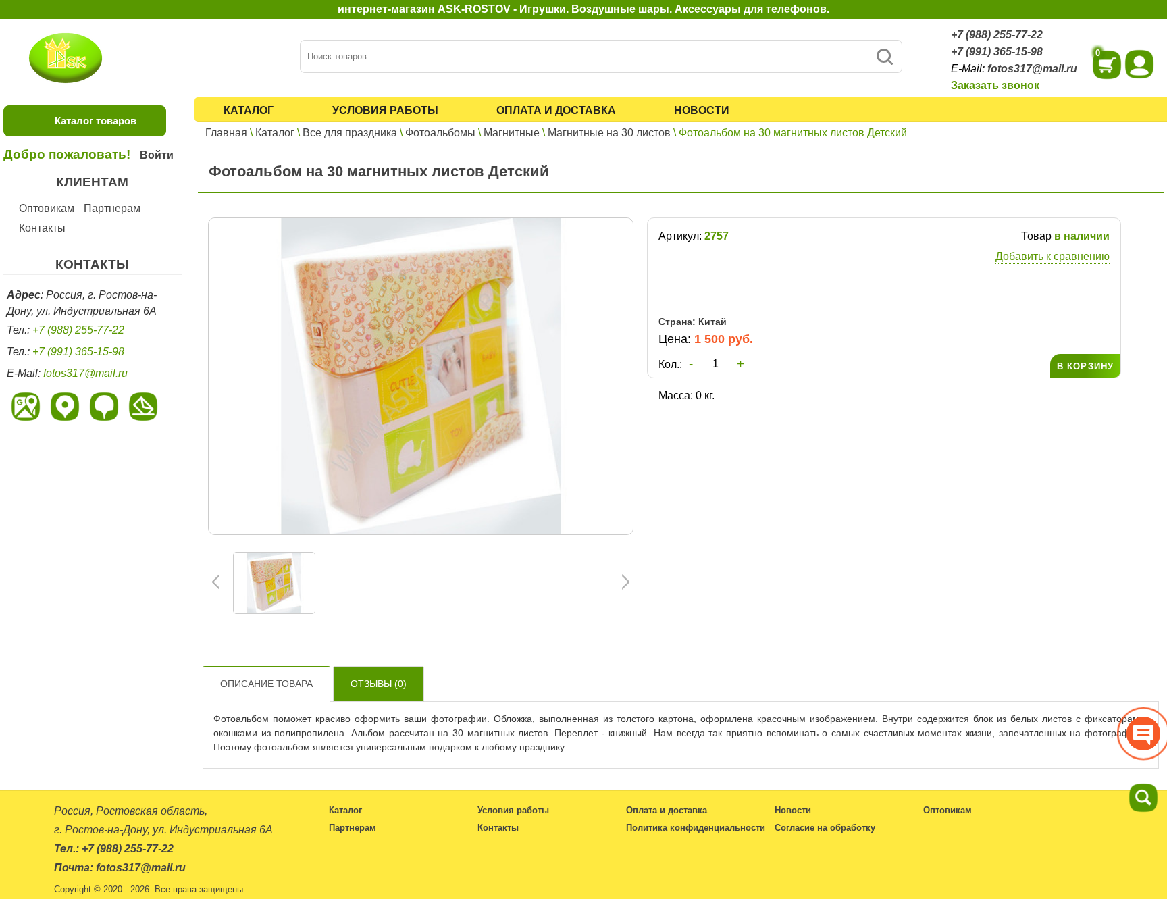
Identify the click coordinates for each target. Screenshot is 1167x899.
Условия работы (385, 110)
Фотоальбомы (440, 132)
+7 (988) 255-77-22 (997, 35)
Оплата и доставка (556, 110)
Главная (226, 132)
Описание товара (266, 683)
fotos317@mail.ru (1032, 68)
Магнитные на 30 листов (609, 132)
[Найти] (884, 56)
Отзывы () (379, 683)
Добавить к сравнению (1052, 256)
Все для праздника (350, 132)
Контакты (42, 228)
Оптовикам (46, 208)
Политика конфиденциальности (695, 828)
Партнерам (112, 208)
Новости (701, 110)
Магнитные (512, 132)
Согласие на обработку (825, 828)
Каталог (249, 110)
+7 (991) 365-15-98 (997, 51)
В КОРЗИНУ (1085, 366)
